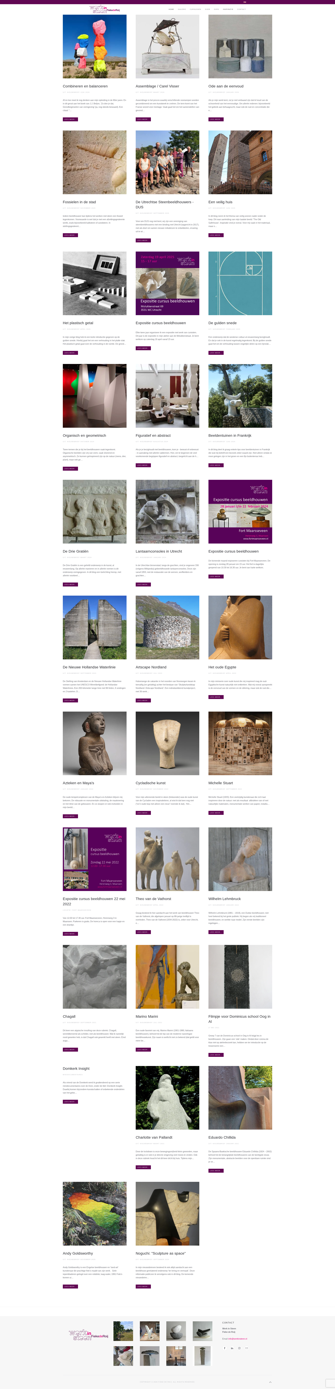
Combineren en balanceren (85, 86)
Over (207, 9)
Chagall (69, 1016)
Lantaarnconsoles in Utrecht (159, 551)
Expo (216, 9)
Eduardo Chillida (222, 1137)
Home (171, 9)
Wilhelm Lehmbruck (224, 899)
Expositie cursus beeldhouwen (161, 323)
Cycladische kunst (151, 783)
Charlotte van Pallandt (154, 1137)
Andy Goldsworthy (78, 1253)
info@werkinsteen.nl (237, 1339)
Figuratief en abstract (153, 435)
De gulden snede (222, 323)
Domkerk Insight (76, 1069)
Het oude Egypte (222, 667)
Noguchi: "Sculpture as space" (161, 1253)
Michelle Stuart (220, 783)
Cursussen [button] (195, 9)
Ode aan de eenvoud (226, 86)
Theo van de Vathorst (153, 899)
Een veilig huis (220, 202)
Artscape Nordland (151, 667)
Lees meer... (70, 119)
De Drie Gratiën (75, 551)
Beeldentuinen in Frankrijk (229, 435)
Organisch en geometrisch (84, 435)
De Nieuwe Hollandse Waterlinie (89, 667)
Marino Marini (147, 1016)
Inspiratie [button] (228, 9)
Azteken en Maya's (78, 783)
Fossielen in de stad (79, 202)
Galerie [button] (182, 9)
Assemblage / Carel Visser (157, 86)
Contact (241, 9)
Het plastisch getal (78, 323)
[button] (270, 1382)
